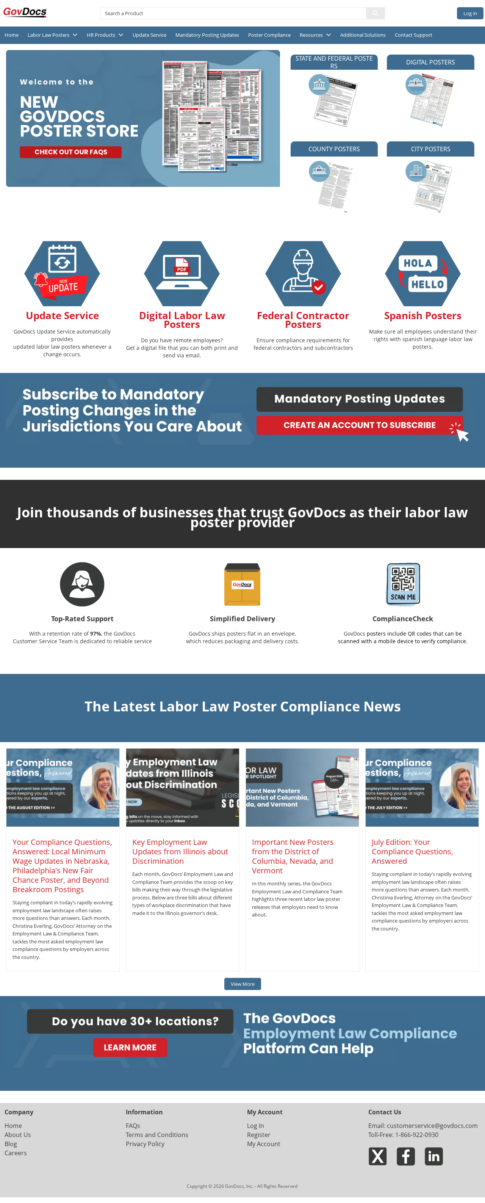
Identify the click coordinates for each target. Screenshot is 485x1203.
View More (243, 984)
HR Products (101, 34)
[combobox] (230, 13)
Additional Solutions (363, 34)
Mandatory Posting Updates (207, 34)
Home (12, 34)
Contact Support (413, 34)
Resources (311, 34)
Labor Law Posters (48, 34)
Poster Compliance (269, 34)
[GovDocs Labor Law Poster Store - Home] (25, 12)
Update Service (149, 34)
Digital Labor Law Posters (182, 320)
